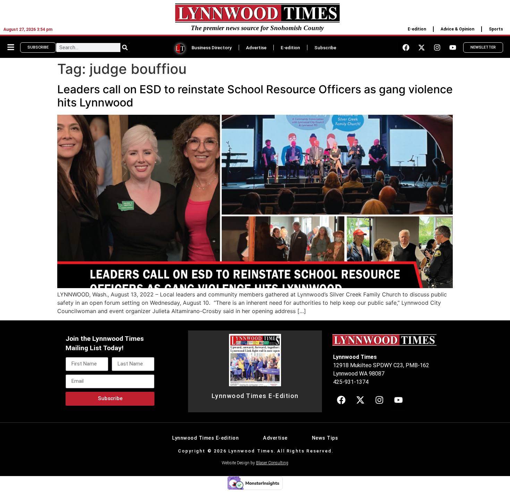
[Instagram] (437, 47)
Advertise (256, 47)
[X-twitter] (421, 47)
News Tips (325, 438)
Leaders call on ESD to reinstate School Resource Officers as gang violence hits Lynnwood (255, 96)
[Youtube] (453, 47)
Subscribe (325, 47)
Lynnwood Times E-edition (205, 438)
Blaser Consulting (272, 462)
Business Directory (212, 47)
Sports (496, 29)
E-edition (417, 29)
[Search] (124, 47)
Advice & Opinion (457, 29)
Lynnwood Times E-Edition (255, 395)
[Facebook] (406, 47)
